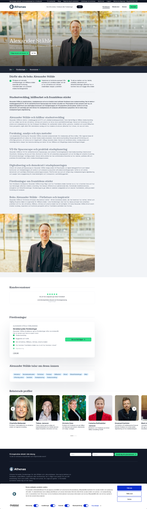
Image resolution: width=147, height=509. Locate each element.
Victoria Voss (67, 423)
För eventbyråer (51, 1)
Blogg (59, 1)
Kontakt (133, 7)
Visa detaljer (95, 505)
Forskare (49, 374)
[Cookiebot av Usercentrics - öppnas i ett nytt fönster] (14, 505)
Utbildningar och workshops (88, 1)
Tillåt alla (129, 488)
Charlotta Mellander (17, 423)
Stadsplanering (39, 377)
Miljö (85, 374)
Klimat (65, 374)
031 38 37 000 (134, 1)
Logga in (109, 1)
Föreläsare (106, 7)
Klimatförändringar (76, 374)
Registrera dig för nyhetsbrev (71, 1)
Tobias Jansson (42, 423)
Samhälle (29, 377)
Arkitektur (17, 374)
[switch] (52, 505)
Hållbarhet (57, 374)
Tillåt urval (129, 493)
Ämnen (124, 7)
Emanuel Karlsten (122, 423)
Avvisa (129, 499)
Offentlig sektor (19, 377)
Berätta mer (101, 1)
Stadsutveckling (52, 377)
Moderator (116, 7)
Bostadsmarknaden (29, 374)
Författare (40, 374)
